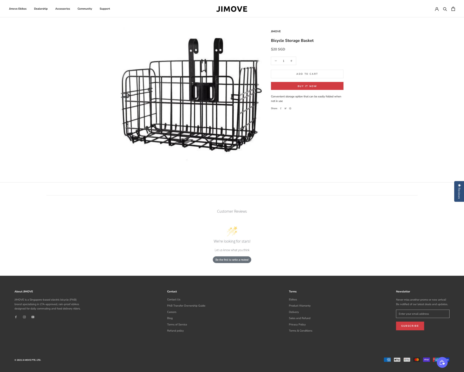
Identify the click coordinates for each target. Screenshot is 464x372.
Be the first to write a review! (232, 259)
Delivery (294, 312)
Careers (171, 312)
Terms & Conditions (300, 330)
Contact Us (173, 299)
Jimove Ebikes (17, 9)
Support (105, 9)
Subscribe (410, 326)
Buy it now (307, 86)
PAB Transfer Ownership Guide (186, 305)
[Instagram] (24, 317)
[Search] (445, 9)
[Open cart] (453, 9)
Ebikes (293, 299)
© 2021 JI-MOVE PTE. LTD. (27, 360)
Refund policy (175, 330)
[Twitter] (285, 108)
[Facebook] (281, 108)
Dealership (41, 9)
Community (85, 9)
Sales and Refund (299, 318)
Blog (170, 318)
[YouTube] (33, 317)
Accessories (62, 9)
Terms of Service (177, 324)
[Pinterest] (290, 108)
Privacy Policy (297, 324)
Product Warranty (300, 305)
